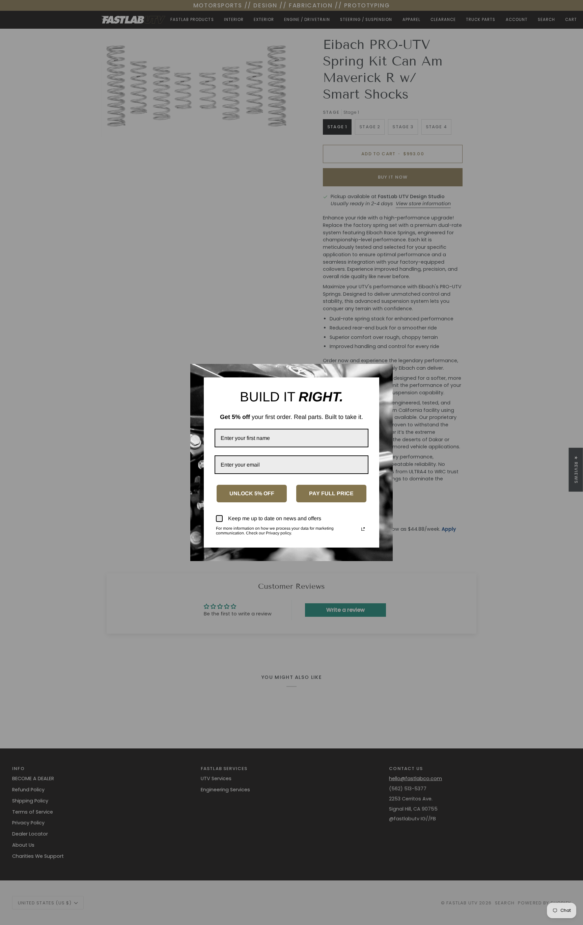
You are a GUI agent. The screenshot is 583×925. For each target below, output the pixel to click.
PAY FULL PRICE (331, 493)
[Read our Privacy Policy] (363, 529)
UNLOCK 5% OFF (251, 493)
